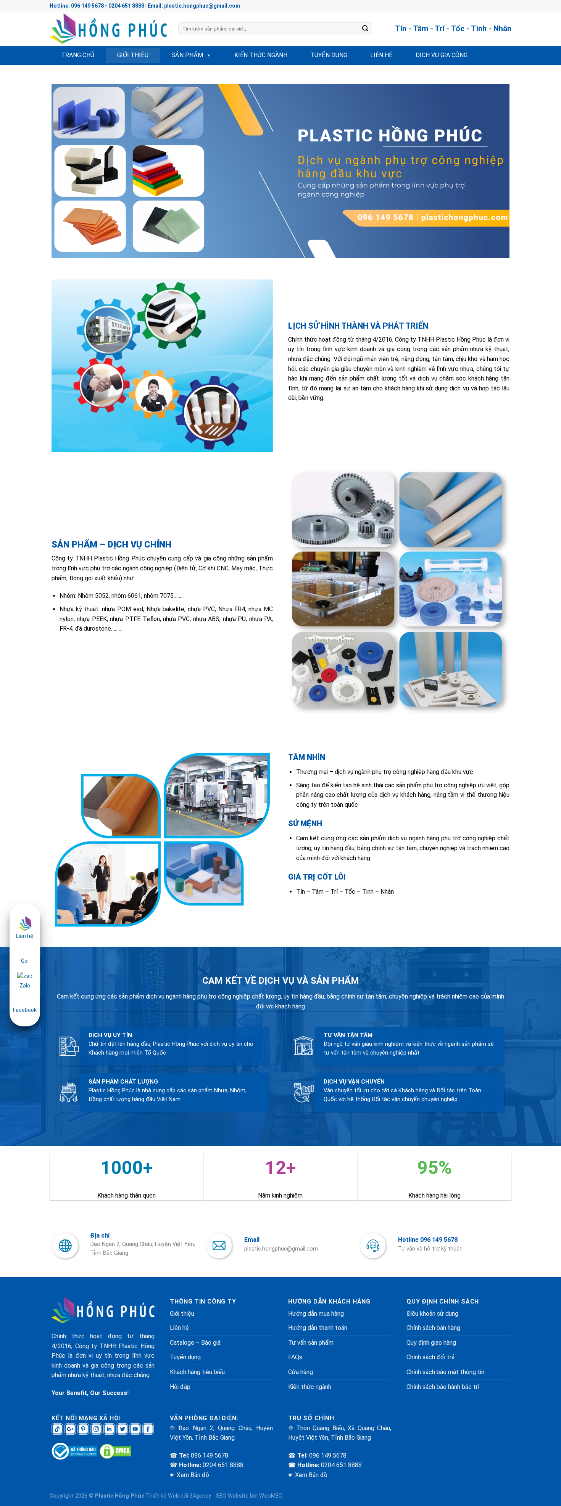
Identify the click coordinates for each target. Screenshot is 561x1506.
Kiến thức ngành (260, 55)
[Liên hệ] (24, 923)
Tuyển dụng (328, 55)
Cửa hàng (300, 1372)
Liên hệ (381, 55)
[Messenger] (24, 1000)
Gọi (25, 961)
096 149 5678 (209, 1455)
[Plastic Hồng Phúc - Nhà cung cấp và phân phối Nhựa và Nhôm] (108, 28)
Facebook (25, 1010)
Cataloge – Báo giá (195, 1342)
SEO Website (232, 1496)
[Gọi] (24, 951)
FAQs (295, 1357)
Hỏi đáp (180, 1386)
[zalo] (24, 976)
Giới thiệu (132, 55)
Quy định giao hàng (431, 1342)
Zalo (24, 986)
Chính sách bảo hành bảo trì (442, 1386)
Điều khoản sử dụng (432, 1313)
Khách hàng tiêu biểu (197, 1372)
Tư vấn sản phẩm (311, 1342)
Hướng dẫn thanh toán (317, 1327)
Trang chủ (77, 55)
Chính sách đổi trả (430, 1357)
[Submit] (365, 28)
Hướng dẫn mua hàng (316, 1313)
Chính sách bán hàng (433, 1327)
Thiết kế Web (162, 1496)
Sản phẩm (187, 55)
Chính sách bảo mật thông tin (445, 1372)
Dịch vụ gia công (442, 55)
